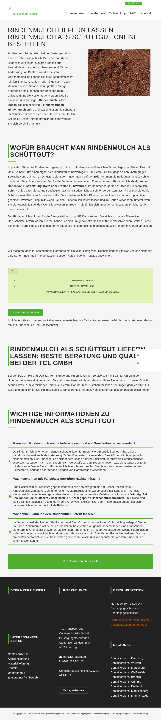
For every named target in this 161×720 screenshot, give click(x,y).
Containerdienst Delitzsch (127, 686)
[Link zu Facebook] (146, 3)
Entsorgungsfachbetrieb (23, 677)
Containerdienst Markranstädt (129, 695)
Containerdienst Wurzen (126, 662)
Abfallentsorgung (18, 658)
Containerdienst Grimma (126, 681)
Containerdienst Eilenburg (127, 658)
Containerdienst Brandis (126, 676)
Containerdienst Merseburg (128, 667)
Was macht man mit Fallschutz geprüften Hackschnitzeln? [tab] (56, 478)
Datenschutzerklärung (74, 714)
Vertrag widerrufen (73, 690)
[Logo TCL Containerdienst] (23, 13)
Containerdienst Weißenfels (128, 672)
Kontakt (12, 668)
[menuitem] (75, 13)
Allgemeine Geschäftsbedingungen (97, 714)
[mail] (148, 350)
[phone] (148, 356)
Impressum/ (59, 714)
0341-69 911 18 (133, 3)
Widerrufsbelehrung (140, 714)
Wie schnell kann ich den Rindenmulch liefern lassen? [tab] (54, 514)
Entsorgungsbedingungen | (122, 714)
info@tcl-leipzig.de (74, 656)
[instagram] (148, 364)
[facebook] (148, 369)
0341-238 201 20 (72, 661)
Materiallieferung (18, 663)
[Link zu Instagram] (150, 3)
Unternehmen (16, 672)
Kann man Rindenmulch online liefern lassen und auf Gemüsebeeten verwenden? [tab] (74, 443)
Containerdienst (18, 654)
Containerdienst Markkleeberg (129, 690)
